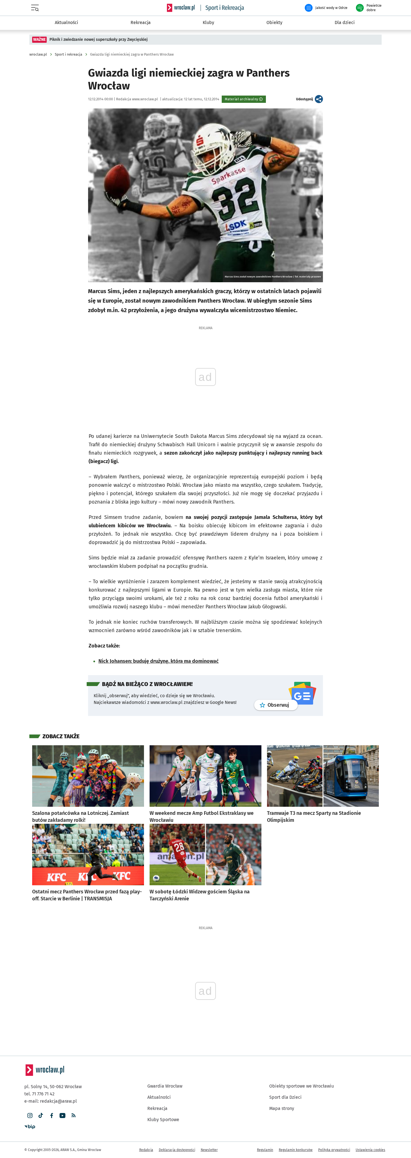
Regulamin (265, 1150)
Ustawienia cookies (370, 1150)
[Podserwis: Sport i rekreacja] (222, 7)
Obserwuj (283, 705)
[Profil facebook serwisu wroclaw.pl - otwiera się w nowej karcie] (51, 1115)
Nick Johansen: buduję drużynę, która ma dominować (158, 661)
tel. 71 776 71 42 (39, 1094)
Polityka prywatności (334, 1150)
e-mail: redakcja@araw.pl (50, 1101)
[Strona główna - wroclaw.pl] (181, 8)
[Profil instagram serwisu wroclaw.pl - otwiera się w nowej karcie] (30, 1115)
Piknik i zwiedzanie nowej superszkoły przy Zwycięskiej (98, 39)
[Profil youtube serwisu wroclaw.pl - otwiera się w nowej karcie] (62, 1115)
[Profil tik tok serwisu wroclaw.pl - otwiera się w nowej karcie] (41, 1115)
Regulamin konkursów (296, 1150)
